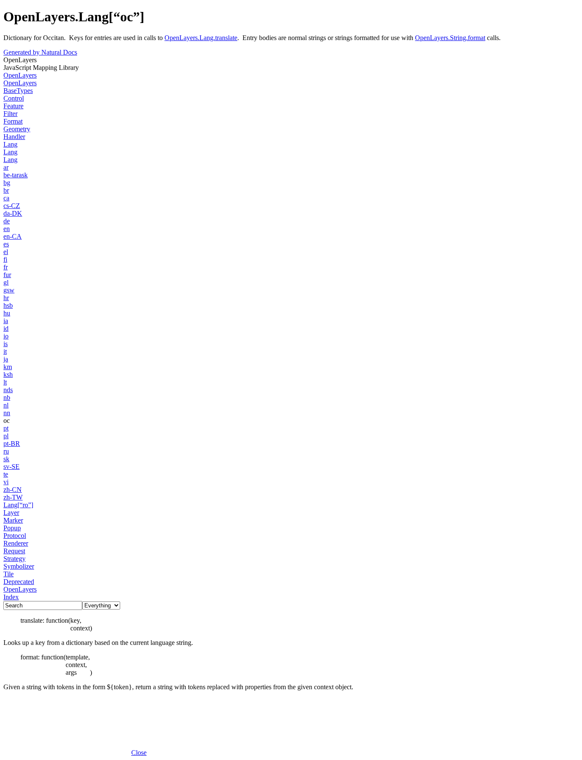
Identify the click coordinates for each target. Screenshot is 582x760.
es (6, 244)
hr (6, 297)
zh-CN (12, 489)
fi (5, 259)
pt (6, 428)
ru (6, 451)
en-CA (12, 236)
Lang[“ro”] (18, 505)
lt (5, 382)
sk (6, 458)
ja (5, 359)
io (6, 336)
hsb (8, 305)
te (5, 474)
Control (13, 98)
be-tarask (15, 175)
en (6, 228)
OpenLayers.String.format (450, 37)
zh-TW (13, 497)
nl (6, 405)
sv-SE (11, 466)
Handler (14, 136)
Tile (8, 574)
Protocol (14, 535)
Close (139, 752)
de (6, 221)
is (5, 343)
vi (6, 481)
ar (6, 167)
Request (14, 551)
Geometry (16, 129)
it (5, 351)
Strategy (14, 558)
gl (6, 282)
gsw (8, 290)
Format (13, 121)
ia (5, 320)
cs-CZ (11, 205)
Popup (12, 528)
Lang (10, 144)
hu (6, 313)
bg (6, 182)
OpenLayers (20, 75)
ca (6, 198)
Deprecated (18, 581)
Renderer (15, 543)
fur (7, 274)
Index (11, 597)
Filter (10, 113)
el (5, 251)
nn (6, 412)
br (6, 190)
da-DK (12, 213)
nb (6, 397)
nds (8, 389)
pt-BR (11, 443)
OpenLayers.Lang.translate (200, 37)
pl (6, 435)
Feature (13, 106)
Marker (13, 520)
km (7, 366)
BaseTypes (18, 90)
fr (5, 267)
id (6, 328)
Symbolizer (18, 566)
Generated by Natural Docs (40, 52)
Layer (11, 512)
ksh (8, 374)
